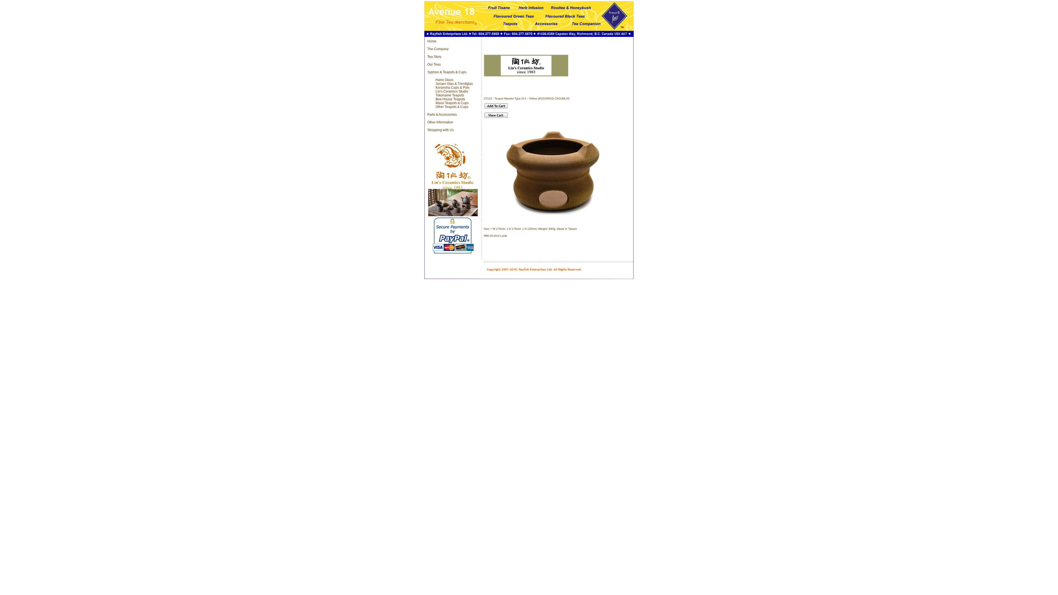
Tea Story (434, 57)
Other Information (440, 122)
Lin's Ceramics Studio (452, 91)
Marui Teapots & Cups (452, 103)
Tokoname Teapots (450, 95)
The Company (438, 49)
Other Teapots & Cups (452, 107)
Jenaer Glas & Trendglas (454, 84)
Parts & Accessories (442, 115)
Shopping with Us (440, 130)
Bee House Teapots (450, 99)
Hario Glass (444, 80)
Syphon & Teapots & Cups (446, 72)
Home (431, 41)
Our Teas (434, 64)
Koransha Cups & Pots (452, 88)
